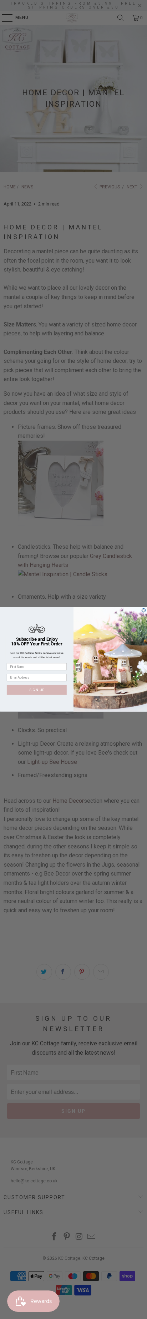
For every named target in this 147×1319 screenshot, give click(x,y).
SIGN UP (37, 690)
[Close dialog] (144, 611)
